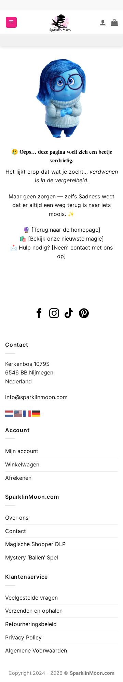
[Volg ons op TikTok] (69, 314)
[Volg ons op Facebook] (39, 314)
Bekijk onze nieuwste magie (66, 238)
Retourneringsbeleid (31, 624)
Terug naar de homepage (65, 229)
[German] (36, 413)
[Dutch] (9, 413)
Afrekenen (18, 477)
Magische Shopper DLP (35, 544)
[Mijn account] (102, 22)
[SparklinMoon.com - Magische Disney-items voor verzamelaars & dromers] (60, 22)
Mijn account (21, 451)
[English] (18, 413)
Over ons (16, 517)
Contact (15, 531)
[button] (11, 22)
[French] (27, 413)
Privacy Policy (23, 637)
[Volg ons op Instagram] (54, 314)
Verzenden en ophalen (34, 610)
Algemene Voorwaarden (36, 650)
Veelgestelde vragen (31, 597)
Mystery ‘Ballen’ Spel (31, 557)
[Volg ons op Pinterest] (84, 314)
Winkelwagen (22, 464)
